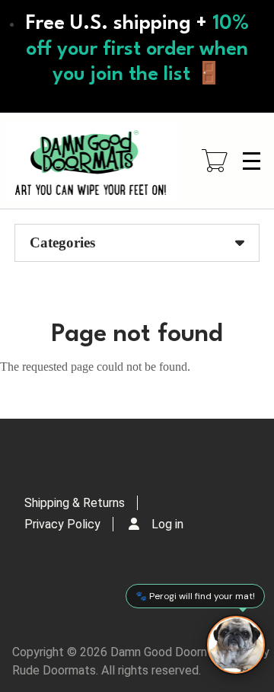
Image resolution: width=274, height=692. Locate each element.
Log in (167, 524)
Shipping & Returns (74, 503)
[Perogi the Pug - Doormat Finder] (236, 645)
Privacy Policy (62, 524)
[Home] (91, 160)
